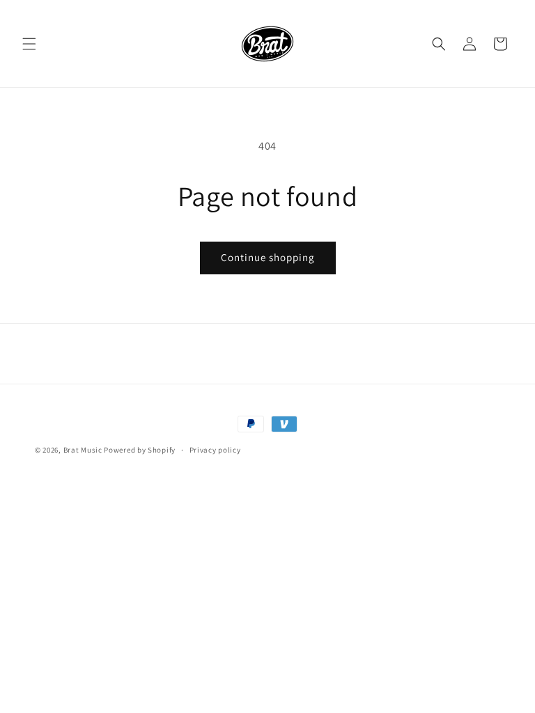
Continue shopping (268, 257)
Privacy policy (215, 450)
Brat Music (82, 450)
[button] (29, 44)
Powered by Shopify (140, 450)
